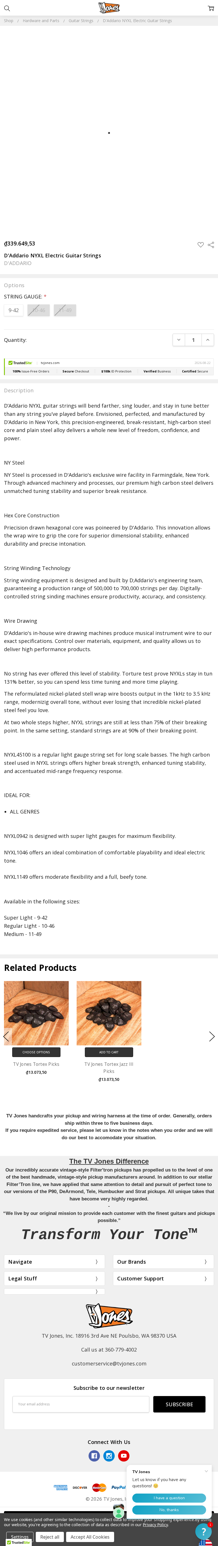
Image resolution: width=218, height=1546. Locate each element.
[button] (203, 1531)
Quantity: (15, 339)
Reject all (49, 1537)
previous (6, 1036)
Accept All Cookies (90, 1537)
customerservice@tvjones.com (109, 1363)
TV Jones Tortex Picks (36, 1064)
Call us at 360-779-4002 (109, 1349)
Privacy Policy (155, 1524)
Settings (20, 1537)
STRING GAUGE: (25, 296)
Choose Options (36, 1052)
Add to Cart (108, 1052)
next (212, 1036)
